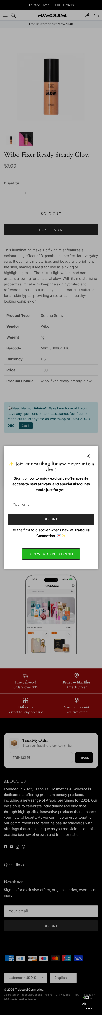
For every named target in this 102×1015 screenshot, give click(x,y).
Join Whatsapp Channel (51, 554)
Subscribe (51, 519)
